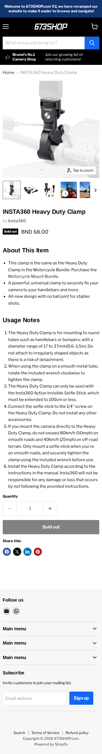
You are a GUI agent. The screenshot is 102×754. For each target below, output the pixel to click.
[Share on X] (17, 552)
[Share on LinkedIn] (27, 552)
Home (8, 72)
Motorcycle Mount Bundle (33, 276)
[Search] (92, 43)
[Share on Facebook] (7, 552)
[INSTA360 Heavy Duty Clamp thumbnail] (11, 190)
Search (19, 732)
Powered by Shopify (51, 744)
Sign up (81, 698)
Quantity (10, 496)
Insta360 (17, 220)
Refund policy (77, 732)
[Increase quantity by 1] (50, 508)
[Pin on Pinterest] (38, 552)
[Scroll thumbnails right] (94, 190)
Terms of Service (45, 732)
